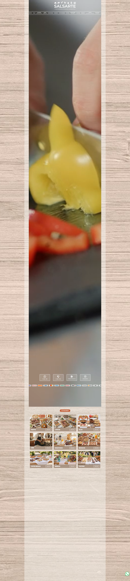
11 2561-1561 (44, 378)
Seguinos (85, 378)
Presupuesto (71, 378)
